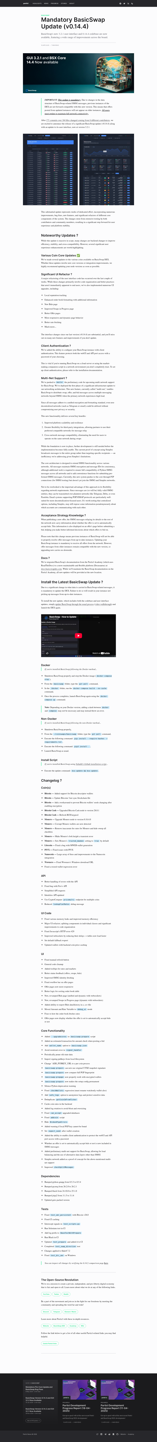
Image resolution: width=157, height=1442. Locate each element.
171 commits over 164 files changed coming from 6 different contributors (78, 120)
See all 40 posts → (33, 1420)
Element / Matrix (70, 1312)
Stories (64, 3)
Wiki (82, 1326)
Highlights (37, 3)
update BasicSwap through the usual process (74, 604)
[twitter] (97, 1434)
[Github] (117, 1434)
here (106, 1263)
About (71, 3)
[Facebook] (120, 3)
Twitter (56, 1294)
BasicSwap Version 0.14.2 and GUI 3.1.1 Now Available (40, 1410)
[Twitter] (124, 3)
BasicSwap (45, 15)
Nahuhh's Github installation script (91, 764)
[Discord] (101, 1434)
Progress (54, 3)
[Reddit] (109, 1434)
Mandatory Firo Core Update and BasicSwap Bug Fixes (39, 1388)
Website (46, 1326)
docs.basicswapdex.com (51, 568)
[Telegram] (105, 1434)
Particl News (27, 1434)
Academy (73, 1326)
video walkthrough (103, 604)
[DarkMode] (132, 3)
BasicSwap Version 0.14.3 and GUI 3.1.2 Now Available (40, 1399)
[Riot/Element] (113, 1434)
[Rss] (128, 3)
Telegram (56, 1312)
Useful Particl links (50, 1343)
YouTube (46, 1294)
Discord (46, 1312)
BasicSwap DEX (59, 1326)
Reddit (66, 1294)
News (46, 3)
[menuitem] (37, 3)
